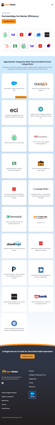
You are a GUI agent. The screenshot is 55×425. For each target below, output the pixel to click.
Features (31, 371)
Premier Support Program (9, 392)
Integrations (32, 379)
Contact (4, 404)
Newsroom (32, 387)
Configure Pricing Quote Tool (37, 375)
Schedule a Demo (9, 21)
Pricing (31, 383)
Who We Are (5, 400)
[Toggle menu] (52, 4)
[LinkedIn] (2, 383)
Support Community (7, 396)
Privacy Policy (6, 408)
